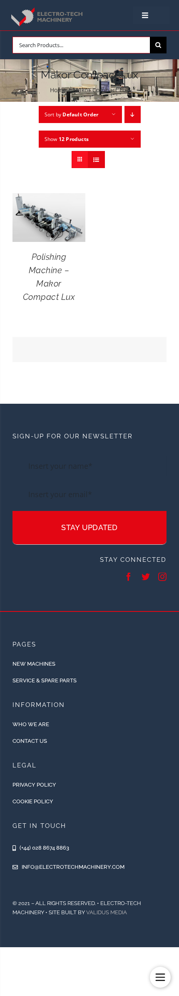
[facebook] (128, 577)
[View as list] (96, 159)
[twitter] (146, 577)
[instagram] (162, 577)
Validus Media (106, 912)
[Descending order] (132, 114)
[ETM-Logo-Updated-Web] (48, 9)
